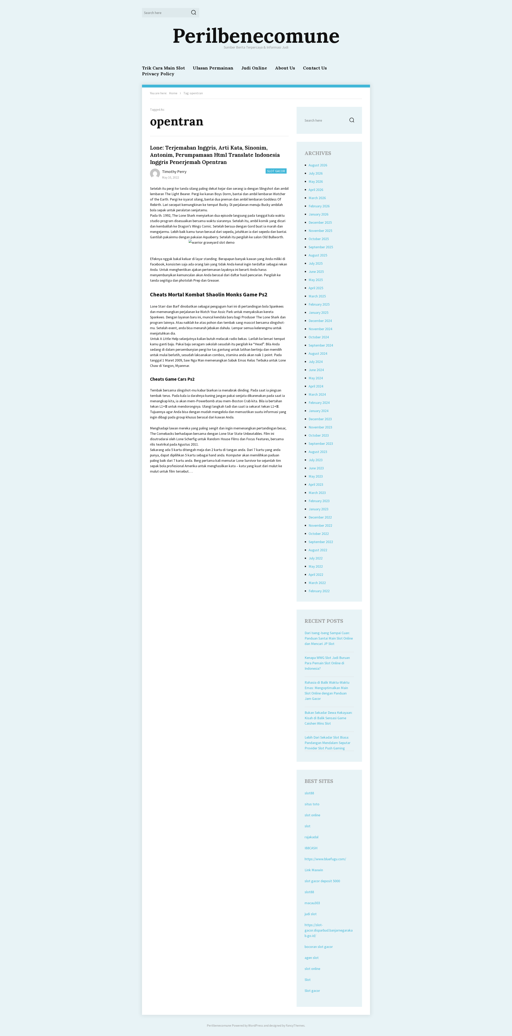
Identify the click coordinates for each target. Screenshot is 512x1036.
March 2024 (317, 394)
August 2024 (318, 353)
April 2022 (316, 574)
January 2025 (318, 312)
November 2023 (320, 427)
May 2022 (316, 566)
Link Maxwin (314, 870)
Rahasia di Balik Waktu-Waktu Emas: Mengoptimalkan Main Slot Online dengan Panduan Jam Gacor (327, 690)
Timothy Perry (174, 171)
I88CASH (311, 848)
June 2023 (316, 468)
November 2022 (320, 525)
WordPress (255, 1025)
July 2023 (316, 460)
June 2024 (316, 370)
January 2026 (318, 214)
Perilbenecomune (256, 35)
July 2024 (316, 361)
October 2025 (319, 238)
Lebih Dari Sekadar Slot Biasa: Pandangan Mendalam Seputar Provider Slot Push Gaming (327, 742)
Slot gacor (312, 990)
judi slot (311, 914)
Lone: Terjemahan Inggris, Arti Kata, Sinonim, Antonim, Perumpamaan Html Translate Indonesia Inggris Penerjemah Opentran (215, 154)
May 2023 (316, 476)
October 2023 (319, 435)
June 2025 (316, 271)
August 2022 (318, 550)
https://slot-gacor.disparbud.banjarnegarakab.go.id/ (329, 930)
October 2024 (319, 337)
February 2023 (319, 501)
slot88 (309, 793)
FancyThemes (295, 1025)
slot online (312, 815)
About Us (285, 68)
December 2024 (320, 320)
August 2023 (318, 451)
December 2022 (320, 517)
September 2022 (321, 541)
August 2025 (318, 255)
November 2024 (320, 329)
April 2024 (316, 386)
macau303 (312, 903)
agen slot (312, 957)
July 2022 (316, 558)
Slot (308, 979)
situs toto (312, 804)
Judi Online (254, 68)
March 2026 (317, 198)
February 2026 (319, 206)
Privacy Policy (158, 73)
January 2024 (318, 410)
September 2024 (321, 345)
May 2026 (316, 181)
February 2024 (319, 402)
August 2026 (318, 165)
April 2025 (316, 288)
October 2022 (319, 533)
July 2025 (316, 263)
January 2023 (318, 509)
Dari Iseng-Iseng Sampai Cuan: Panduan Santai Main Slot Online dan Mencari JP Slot (329, 638)
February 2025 (319, 304)
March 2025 (317, 296)
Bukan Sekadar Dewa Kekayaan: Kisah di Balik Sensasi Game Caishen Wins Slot (328, 718)
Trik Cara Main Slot (163, 68)
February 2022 (319, 591)
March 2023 (317, 492)
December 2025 (320, 222)
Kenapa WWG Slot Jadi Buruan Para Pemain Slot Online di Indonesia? (327, 663)
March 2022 (317, 582)
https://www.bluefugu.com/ (325, 859)
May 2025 (316, 279)
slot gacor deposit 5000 (322, 881)
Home (173, 93)
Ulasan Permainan (213, 68)
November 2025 (320, 230)
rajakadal (311, 837)
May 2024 (316, 378)
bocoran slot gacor (319, 946)
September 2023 (321, 443)
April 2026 (316, 189)
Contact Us (315, 68)
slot (307, 826)
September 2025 (321, 247)
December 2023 (320, 419)
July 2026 (316, 173)
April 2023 (316, 484)
